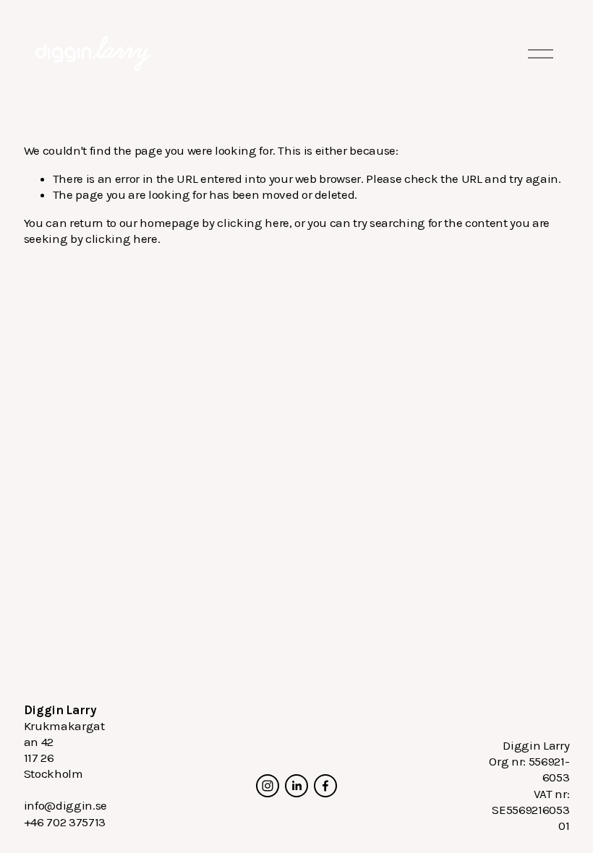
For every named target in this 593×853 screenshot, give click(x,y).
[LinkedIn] (296, 785)
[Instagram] (267, 785)
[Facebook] (325, 785)
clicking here (253, 222)
